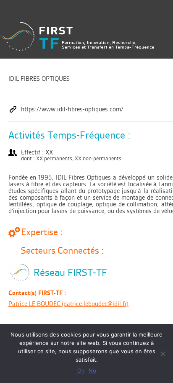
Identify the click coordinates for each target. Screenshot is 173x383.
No (92, 370)
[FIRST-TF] (77, 36)
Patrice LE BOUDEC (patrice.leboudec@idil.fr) (68, 303)
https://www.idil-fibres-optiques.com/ (72, 109)
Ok (80, 370)
